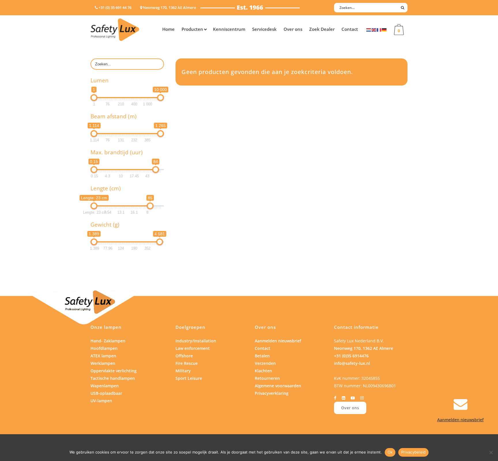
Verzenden (265, 363)
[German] (384, 29)
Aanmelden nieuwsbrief (278, 341)
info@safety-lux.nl (352, 363)
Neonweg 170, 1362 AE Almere (363, 348)
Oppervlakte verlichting (113, 370)
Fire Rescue (187, 363)
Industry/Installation (196, 341)
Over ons (350, 407)
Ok (390, 452)
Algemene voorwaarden (278, 385)
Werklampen (102, 363)
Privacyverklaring (271, 393)
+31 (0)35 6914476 (351, 355)
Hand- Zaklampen (107, 341)
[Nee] (491, 452)
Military (183, 370)
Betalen (262, 355)
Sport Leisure (189, 378)
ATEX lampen (103, 355)
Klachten (263, 370)
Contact (262, 348)
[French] (379, 29)
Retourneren (267, 378)
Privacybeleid (413, 452)
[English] (374, 29)
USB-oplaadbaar (106, 393)
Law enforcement (193, 348)
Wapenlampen (104, 385)
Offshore (184, 355)
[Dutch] (368, 29)
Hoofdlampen (104, 348)
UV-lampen (101, 400)
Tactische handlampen (112, 378)
